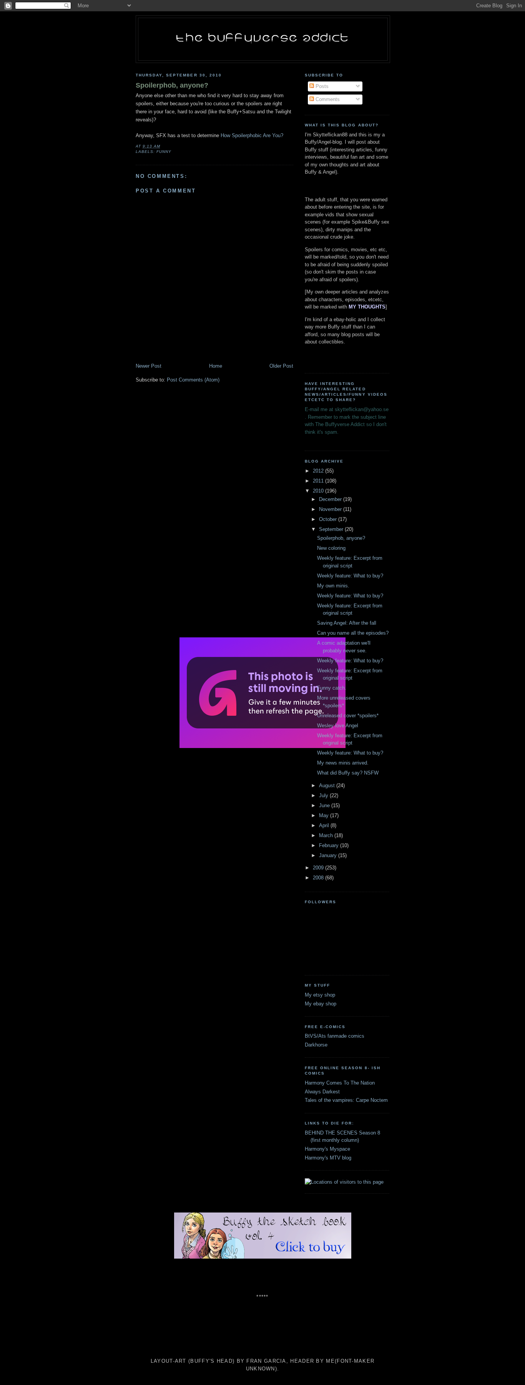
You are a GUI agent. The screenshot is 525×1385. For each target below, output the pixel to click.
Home (215, 366)
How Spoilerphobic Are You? (252, 135)
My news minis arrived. (343, 763)
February (329, 845)
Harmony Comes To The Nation (340, 1083)
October (328, 519)
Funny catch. (331, 688)
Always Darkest (322, 1092)
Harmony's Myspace (327, 1149)
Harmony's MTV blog (328, 1158)
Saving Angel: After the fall (346, 623)
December (331, 499)
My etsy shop (320, 995)
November (331, 509)
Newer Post (148, 366)
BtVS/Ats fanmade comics (334, 1036)
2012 (319, 471)
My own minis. (333, 586)
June (325, 805)
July (324, 795)
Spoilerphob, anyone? (172, 85)
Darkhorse (316, 1045)
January (328, 855)
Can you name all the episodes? (353, 633)
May (324, 815)
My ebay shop (320, 1004)
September (332, 529)
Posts (321, 86)
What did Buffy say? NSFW (348, 773)
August (327, 785)
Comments (327, 99)
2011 (319, 481)
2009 (319, 868)
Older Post (281, 366)
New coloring (331, 548)
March (326, 835)
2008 (319, 878)
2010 (319, 491)
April (325, 825)
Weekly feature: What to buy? (350, 576)
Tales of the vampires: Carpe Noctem (346, 1100)
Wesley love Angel (337, 725)
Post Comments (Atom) (193, 380)
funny (163, 151)
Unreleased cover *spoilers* (348, 715)
